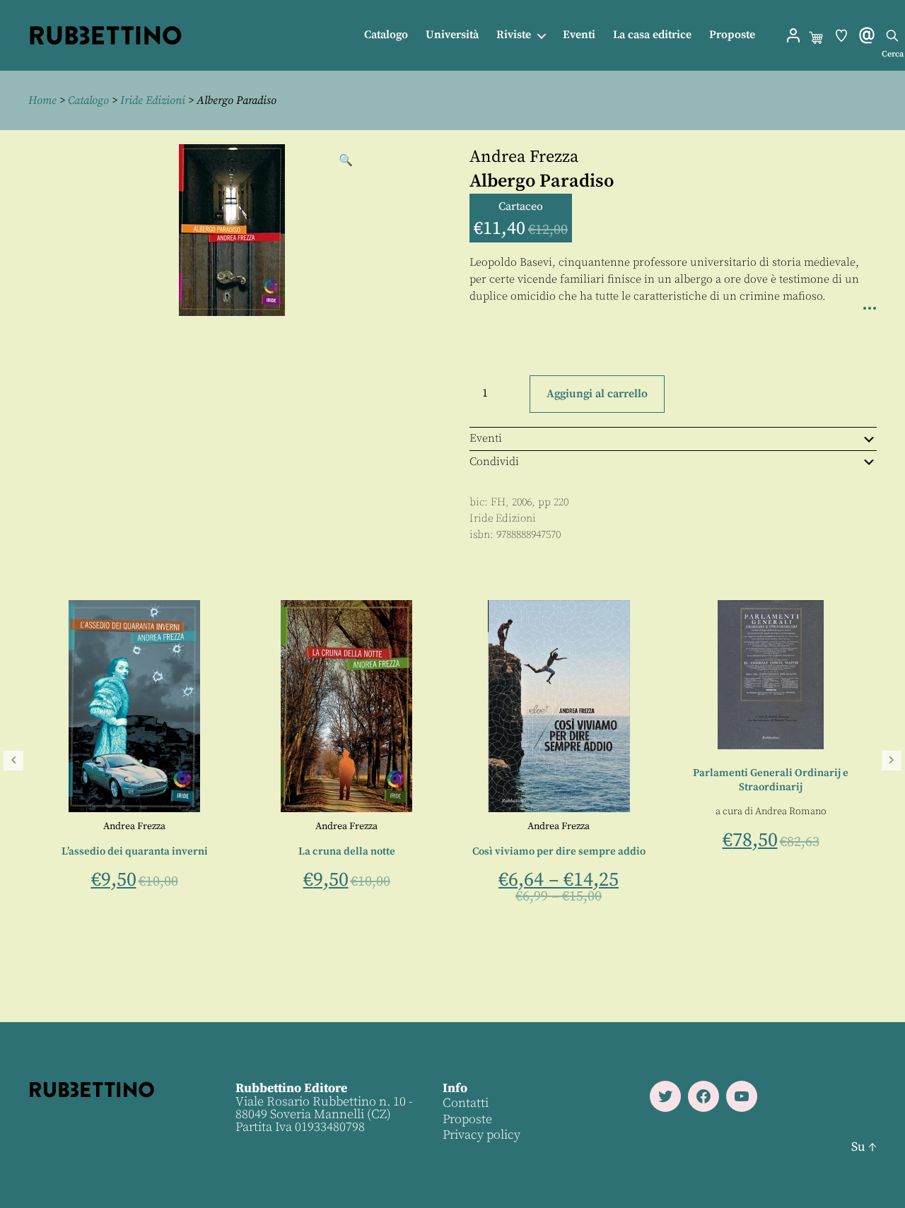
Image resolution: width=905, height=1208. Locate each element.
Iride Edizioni (152, 100)
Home (42, 100)
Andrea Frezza (523, 157)
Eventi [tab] (485, 438)
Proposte (732, 35)
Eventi (579, 35)
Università (452, 35)
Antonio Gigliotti (245, 826)
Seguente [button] (891, 760)
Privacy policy (481, 1135)
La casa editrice (652, 35)
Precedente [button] (13, 760)
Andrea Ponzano (322, 826)
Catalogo (386, 35)
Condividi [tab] (494, 462)
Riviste (513, 35)
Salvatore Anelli (71, 826)
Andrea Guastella (91, 875)
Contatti (466, 1103)
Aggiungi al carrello (597, 394)
